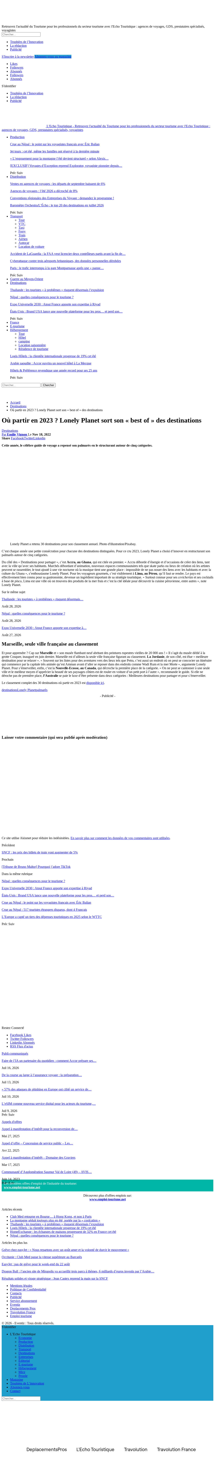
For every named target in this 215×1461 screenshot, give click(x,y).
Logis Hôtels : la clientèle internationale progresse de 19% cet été (53, 356)
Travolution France (22, 1312)
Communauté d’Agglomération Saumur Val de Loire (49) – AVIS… (47, 1172)
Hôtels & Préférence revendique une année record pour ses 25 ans (53, 370)
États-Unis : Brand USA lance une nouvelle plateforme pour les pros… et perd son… (66, 311)
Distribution (18, 176)
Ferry (22, 231)
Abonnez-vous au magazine (52, 56)
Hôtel (22, 337)
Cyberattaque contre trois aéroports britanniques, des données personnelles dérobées (65, 261)
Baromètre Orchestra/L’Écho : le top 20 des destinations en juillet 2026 (57, 205)
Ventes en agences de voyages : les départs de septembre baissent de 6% (57, 184)
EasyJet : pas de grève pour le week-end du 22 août (36, 1264)
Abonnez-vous (20, 1387)
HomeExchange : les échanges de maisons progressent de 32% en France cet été (63, 1232)
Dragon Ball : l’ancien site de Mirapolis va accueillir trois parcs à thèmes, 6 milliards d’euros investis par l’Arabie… (78, 1271)
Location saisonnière (32, 345)
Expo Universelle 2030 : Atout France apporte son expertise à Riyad (55, 304)
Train (21, 235)
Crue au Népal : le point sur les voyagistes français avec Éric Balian (55, 144)
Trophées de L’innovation (27, 1383)
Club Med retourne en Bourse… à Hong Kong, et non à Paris (51, 1216)
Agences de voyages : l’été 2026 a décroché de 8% (43, 191)
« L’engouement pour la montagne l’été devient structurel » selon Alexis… (59, 158)
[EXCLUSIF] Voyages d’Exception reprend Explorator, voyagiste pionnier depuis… (66, 165)
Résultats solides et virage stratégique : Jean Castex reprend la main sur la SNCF (55, 1278)
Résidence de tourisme (33, 349)
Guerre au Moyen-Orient (26, 279)
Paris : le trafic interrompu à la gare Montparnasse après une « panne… (57, 268)
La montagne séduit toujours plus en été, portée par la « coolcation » (55, 1220)
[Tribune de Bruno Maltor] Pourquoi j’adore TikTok (36, 866)
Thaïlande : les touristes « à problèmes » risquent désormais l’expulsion (57, 290)
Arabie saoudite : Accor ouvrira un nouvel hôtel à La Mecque (50, 363)
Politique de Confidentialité (28, 1289)
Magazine (16, 1379)
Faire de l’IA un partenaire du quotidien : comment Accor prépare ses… (49, 1060)
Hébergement (19, 330)
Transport (16, 216)
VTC (21, 224)
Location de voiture (31, 246)
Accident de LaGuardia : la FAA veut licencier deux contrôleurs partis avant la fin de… (68, 254)
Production (17, 137)
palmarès (41, 690)
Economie (25, 1338)
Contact (15, 1391)
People (23, 1376)
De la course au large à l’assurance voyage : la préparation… (42, 1075)
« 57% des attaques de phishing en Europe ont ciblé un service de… (47, 1089)
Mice (21, 1372)
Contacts (16, 1293)
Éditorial (24, 1360)
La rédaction (18, 45)
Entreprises (25, 1357)
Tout (21, 220)
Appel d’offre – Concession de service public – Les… (37, 1143)
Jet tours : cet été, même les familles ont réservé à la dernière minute (54, 151)
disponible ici (95, 683)
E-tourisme (17, 326)
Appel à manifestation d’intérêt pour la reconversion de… (40, 1129)
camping (24, 341)
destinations (9, 690)
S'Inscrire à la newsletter (18, 56)
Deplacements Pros (22, 1308)
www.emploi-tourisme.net (22, 1187)
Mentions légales (21, 1285)
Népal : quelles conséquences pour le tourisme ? (41, 297)
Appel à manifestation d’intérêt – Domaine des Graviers (38, 1157)
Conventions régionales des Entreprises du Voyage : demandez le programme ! (62, 198)
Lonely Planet (26, 690)
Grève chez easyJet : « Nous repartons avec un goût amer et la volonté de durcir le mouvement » (65, 1250)
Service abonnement (23, 1301)
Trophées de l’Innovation (26, 42)
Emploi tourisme (21, 1316)
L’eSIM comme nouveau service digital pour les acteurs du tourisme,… (49, 1103)
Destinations (18, 283)
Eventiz (15, 1304)
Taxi (21, 227)
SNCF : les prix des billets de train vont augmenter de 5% (40, 852)
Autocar (23, 243)
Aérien (23, 239)
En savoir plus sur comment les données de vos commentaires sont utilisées (120, 838)
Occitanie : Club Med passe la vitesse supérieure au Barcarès (42, 1257)
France (14, 322)
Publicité (16, 49)
